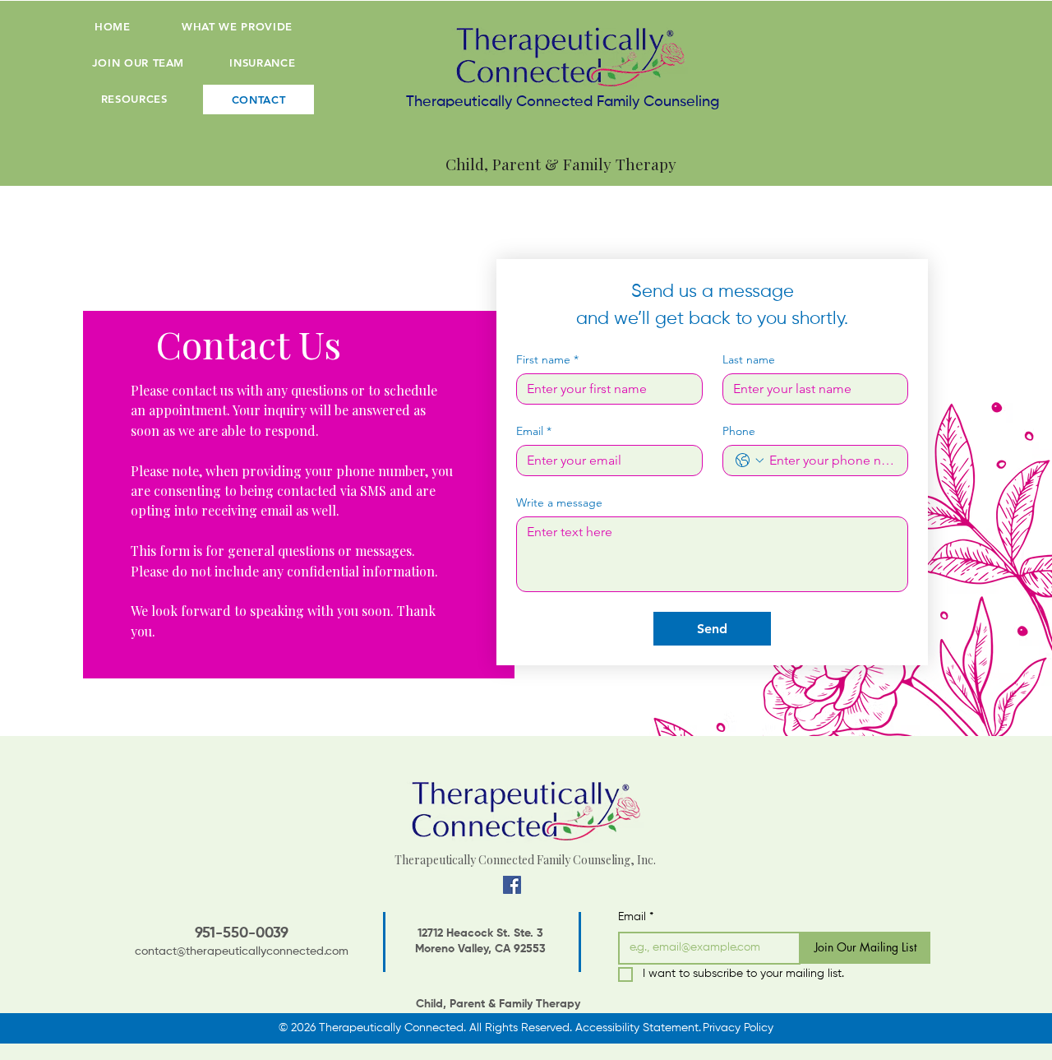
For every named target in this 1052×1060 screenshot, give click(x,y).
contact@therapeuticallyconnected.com (241, 951)
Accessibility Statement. (638, 1028)
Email (533, 431)
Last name (748, 360)
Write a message (559, 503)
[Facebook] (512, 885)
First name (547, 360)
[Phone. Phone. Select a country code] (749, 460)
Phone (738, 431)
